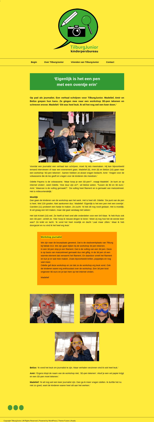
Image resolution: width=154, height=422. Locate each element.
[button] (122, 62)
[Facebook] (10, 407)
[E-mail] (21, 407)
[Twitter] (16, 407)
